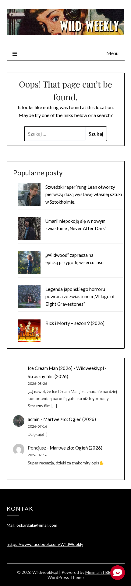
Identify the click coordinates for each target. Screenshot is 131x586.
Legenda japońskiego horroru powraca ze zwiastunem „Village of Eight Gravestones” (80, 296)
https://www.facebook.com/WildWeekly (45, 544)
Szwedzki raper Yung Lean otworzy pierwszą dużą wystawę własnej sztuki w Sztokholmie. (83, 194)
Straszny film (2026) (48, 376)
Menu (112, 53)
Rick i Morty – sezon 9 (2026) (74, 323)
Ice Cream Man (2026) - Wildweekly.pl (66, 368)
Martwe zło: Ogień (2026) (69, 419)
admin (34, 419)
